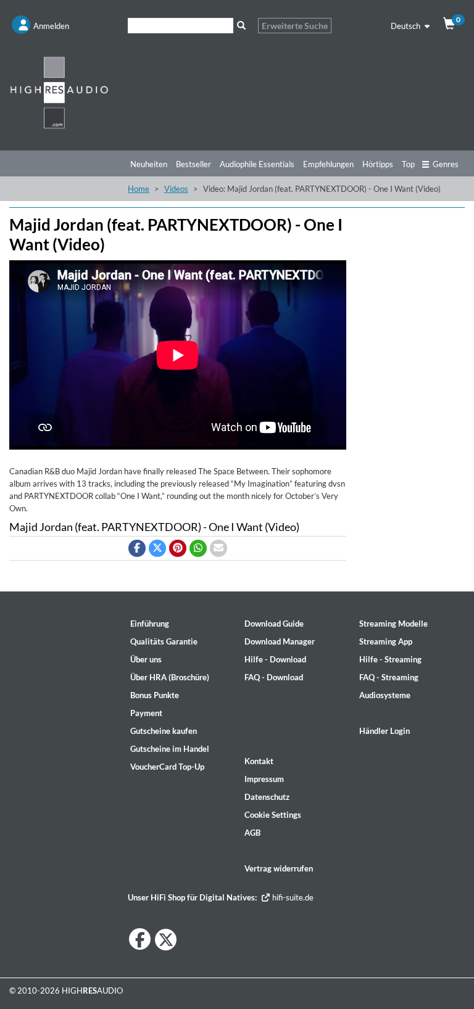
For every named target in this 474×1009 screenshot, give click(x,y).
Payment (146, 713)
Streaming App (385, 641)
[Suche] (241, 25)
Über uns (146, 659)
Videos (176, 189)
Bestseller (193, 164)
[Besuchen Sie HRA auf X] (166, 939)
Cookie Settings (272, 815)
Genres (446, 164)
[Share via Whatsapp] (198, 548)
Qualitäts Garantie (164, 641)
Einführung (149, 623)
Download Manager (279, 641)
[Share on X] (157, 548)
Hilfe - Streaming (390, 659)
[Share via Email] (218, 548)
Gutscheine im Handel (169, 749)
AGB (252, 833)
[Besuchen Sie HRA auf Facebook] (140, 939)
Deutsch (406, 26)
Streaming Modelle (393, 623)
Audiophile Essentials (257, 164)
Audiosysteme (384, 695)
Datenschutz (266, 797)
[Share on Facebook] (137, 548)
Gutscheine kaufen (163, 731)
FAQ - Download (273, 677)
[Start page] (59, 92)
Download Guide (274, 623)
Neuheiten (148, 164)
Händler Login (384, 731)
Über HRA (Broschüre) (169, 677)
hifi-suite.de (292, 897)
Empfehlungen (328, 164)
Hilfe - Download (275, 659)
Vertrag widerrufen (278, 868)
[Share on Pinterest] (177, 548)
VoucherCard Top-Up (167, 767)
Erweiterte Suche (295, 25)
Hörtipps (377, 164)
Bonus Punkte (154, 695)
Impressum (264, 779)
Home (138, 189)
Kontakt (258, 761)
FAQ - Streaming (388, 677)
